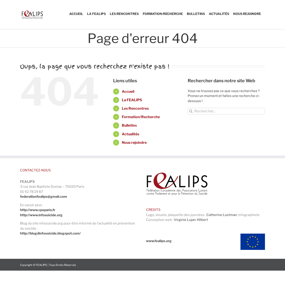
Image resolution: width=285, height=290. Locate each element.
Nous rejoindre (134, 142)
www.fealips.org (159, 241)
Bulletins (129, 125)
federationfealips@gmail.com (43, 197)
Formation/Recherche (141, 117)
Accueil (128, 91)
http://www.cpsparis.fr (37, 210)
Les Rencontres (135, 108)
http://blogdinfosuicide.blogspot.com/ (50, 233)
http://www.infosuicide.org (41, 215)
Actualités (130, 134)
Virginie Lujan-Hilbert (191, 220)
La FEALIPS (132, 100)
